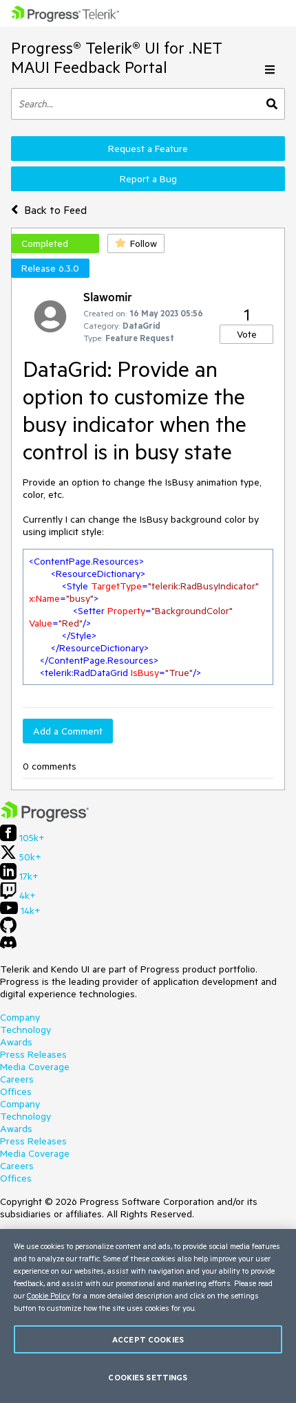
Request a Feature (148, 148)
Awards (16, 1042)
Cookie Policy (48, 1295)
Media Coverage (35, 1067)
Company (20, 1017)
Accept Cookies (148, 1339)
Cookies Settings (147, 1377)
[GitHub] (8, 930)
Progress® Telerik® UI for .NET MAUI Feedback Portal (116, 57)
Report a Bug (148, 179)
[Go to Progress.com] (44, 818)
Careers (17, 1079)
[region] (148, 1316)
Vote (247, 334)
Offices (16, 1091)
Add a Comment (68, 731)
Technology (25, 1029)
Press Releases (33, 1054)
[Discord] (8, 945)
